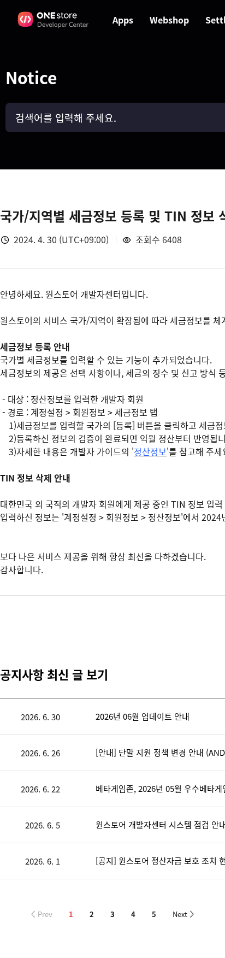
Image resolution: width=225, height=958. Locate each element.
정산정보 (150, 451)
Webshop (169, 19)
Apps (122, 19)
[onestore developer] (53, 20)
